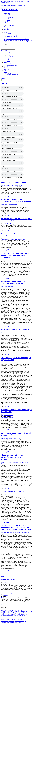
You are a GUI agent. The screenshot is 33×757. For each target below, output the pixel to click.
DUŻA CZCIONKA (24, 615)
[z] (1, 332)
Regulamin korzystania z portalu (14, 621)
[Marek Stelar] (4, 595)
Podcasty (6, 22)
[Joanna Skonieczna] (6, 604)
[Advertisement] (16, 640)
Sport (8, 18)
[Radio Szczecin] (5, 2)
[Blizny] (3, 78)
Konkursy (6, 28)
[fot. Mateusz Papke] (6, 582)
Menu (5, 46)
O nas (5, 32)
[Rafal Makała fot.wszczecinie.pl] (9, 204)
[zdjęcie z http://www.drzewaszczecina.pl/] (11, 438)
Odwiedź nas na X (14, 40)
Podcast (4, 83)
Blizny (19, 80)
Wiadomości (7, 13)
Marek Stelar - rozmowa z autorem (14, 182)
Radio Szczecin (10, 24)
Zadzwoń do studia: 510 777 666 (9, 611)
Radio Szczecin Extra (12, 25)
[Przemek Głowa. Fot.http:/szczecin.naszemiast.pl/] (13, 224)
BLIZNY (3, 576)
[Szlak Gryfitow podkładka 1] (8, 494)
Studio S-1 (6, 29)
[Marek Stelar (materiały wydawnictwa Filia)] (12, 185)
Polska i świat (10, 17)
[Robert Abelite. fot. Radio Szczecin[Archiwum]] (13, 239)
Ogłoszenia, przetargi (12, 36)
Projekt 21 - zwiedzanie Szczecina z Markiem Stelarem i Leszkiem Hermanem (15, 255)
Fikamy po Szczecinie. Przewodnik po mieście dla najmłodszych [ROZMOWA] (15, 457)
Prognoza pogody (17, 613)
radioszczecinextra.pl (6, 614)
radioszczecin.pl (26, 613)
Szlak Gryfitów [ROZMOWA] (12, 492)
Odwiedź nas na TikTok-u (11, 41)
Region (8, 15)
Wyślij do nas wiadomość (7, 613)
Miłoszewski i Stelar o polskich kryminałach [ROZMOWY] (13, 282)
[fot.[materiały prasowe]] (7, 415)
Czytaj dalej (6, 196)
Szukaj (14, 43)
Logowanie (16, 615)
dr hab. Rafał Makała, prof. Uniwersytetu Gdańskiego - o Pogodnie (16, 200)
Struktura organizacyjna (12, 35)
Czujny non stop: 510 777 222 (24, 611)
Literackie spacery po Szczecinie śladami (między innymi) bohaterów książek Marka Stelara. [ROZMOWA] (16, 527)
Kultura (8, 20)
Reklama (6, 31)
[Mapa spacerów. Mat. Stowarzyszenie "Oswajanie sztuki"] (15, 532)
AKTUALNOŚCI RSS (16, 610)
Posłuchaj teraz (9, 615)
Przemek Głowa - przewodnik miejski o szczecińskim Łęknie (16, 220)
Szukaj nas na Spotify (23, 41)
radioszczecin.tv (15, 614)
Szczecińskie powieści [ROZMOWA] (15, 329)
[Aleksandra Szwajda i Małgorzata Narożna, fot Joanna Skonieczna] (16, 463)
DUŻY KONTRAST (6, 617)
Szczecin (9, 14)
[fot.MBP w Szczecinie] (7, 286)
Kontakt (9, 33)
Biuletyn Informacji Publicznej (14, 622)
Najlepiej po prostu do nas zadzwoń (12, 39)
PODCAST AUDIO (6, 610)
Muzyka (6, 26)
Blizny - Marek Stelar (9, 580)
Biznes (8, 21)
